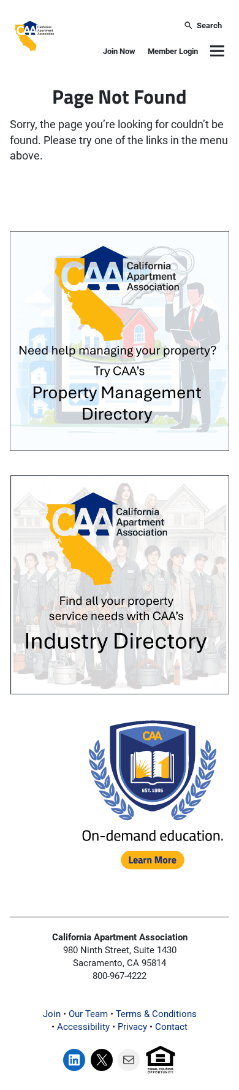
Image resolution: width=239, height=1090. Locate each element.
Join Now (119, 51)
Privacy (132, 1026)
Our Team (88, 1013)
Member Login (173, 51)
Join (52, 1013)
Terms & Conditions (156, 1013)
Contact (171, 1026)
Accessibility (83, 1026)
